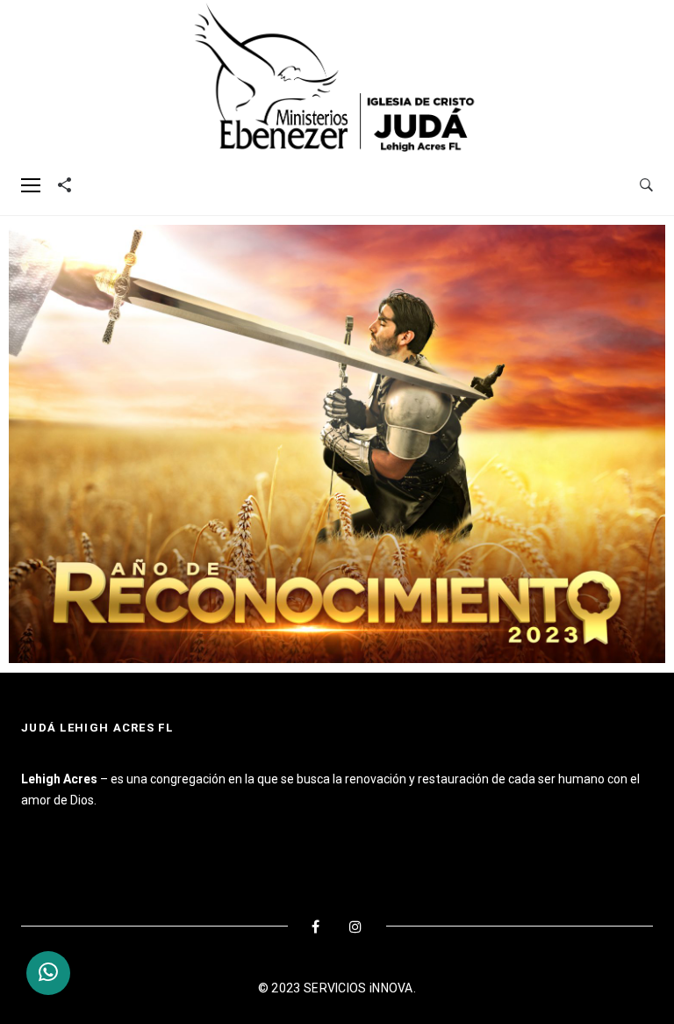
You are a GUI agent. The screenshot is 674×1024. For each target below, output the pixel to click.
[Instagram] (355, 927)
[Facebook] (316, 927)
